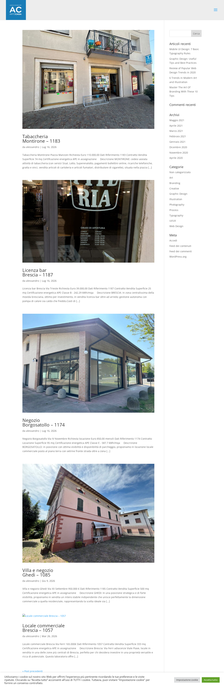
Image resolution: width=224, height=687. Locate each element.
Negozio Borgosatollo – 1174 (43, 422)
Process (173, 210)
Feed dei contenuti (180, 246)
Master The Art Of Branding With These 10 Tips (183, 91)
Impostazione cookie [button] (187, 679)
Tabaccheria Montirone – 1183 (41, 138)
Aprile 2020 (176, 157)
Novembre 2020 (178, 152)
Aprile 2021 (176, 125)
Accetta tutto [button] (211, 679)
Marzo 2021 (176, 131)
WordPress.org (178, 256)
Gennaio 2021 (177, 141)
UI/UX (172, 220)
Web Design (176, 226)
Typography (176, 215)
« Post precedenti (32, 671)
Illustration (175, 199)
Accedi (173, 240)
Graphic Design (178, 193)
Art (171, 177)
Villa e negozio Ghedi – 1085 (37, 572)
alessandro (32, 147)
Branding (174, 183)
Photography (176, 204)
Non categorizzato (180, 172)
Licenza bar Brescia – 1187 (37, 272)
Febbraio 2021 (177, 136)
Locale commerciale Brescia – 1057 (43, 627)
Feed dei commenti (180, 251)
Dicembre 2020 (178, 147)
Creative (174, 188)
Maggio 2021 (176, 120)
